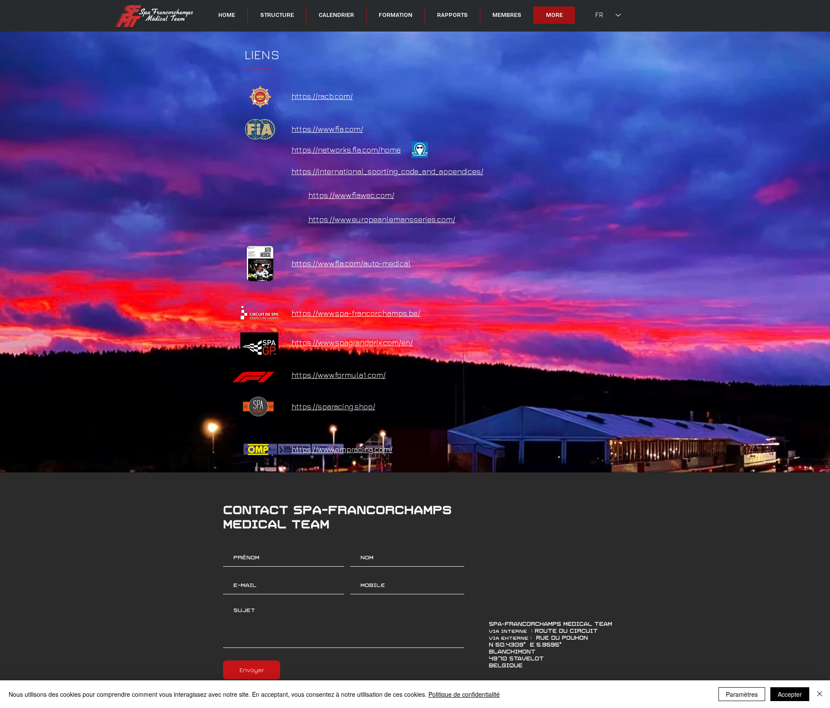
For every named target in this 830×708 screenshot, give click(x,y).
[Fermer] (819, 694)
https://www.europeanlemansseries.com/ (381, 219)
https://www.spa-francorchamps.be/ (355, 313)
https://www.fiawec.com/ (351, 195)
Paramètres (742, 694)
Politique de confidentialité (464, 694)
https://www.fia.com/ (327, 129)
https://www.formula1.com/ (338, 375)
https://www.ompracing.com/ (342, 449)
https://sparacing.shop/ (333, 406)
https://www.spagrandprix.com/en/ (352, 342)
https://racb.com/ (322, 96)
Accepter (790, 694)
